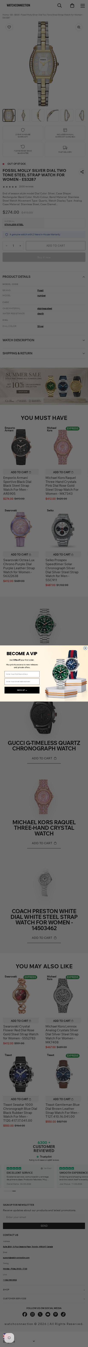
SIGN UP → (22, 690)
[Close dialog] (85, 648)
